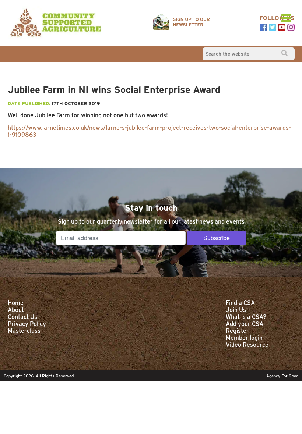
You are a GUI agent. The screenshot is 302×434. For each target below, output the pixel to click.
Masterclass (24, 330)
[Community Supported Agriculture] (55, 23)
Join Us (236, 309)
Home (16, 302)
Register (237, 330)
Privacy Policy (27, 323)
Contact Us (22, 316)
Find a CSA (240, 302)
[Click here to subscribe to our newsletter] (181, 23)
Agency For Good (282, 375)
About (16, 309)
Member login (244, 337)
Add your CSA (244, 323)
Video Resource (247, 344)
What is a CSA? (246, 316)
